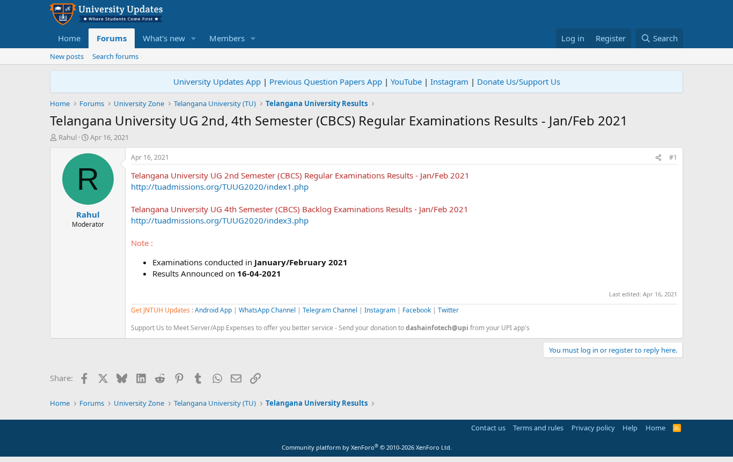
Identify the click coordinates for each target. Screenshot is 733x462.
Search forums (115, 56)
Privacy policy (593, 428)
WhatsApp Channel (267, 310)
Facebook (416, 310)
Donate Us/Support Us (518, 81)
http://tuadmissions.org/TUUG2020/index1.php (220, 186)
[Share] (658, 158)
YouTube (406, 81)
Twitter (448, 310)
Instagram (449, 81)
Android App (213, 310)
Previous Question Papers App (325, 81)
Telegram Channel (330, 310)
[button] (193, 38)
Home (69, 38)
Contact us (488, 428)
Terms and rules (538, 428)
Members (227, 38)
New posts (67, 56)
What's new (164, 38)
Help (629, 428)
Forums (112, 38)
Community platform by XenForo (367, 447)
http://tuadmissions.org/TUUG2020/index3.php (220, 220)
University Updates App (217, 81)
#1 (673, 157)
